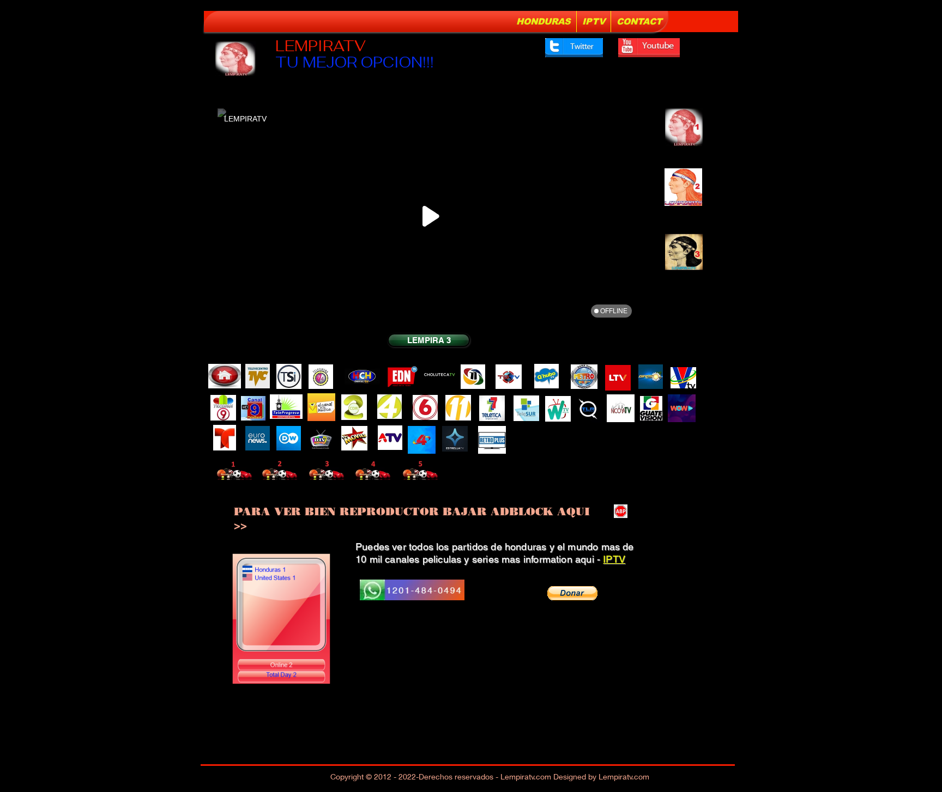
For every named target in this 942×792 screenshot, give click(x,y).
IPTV (614, 559)
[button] (572, 593)
